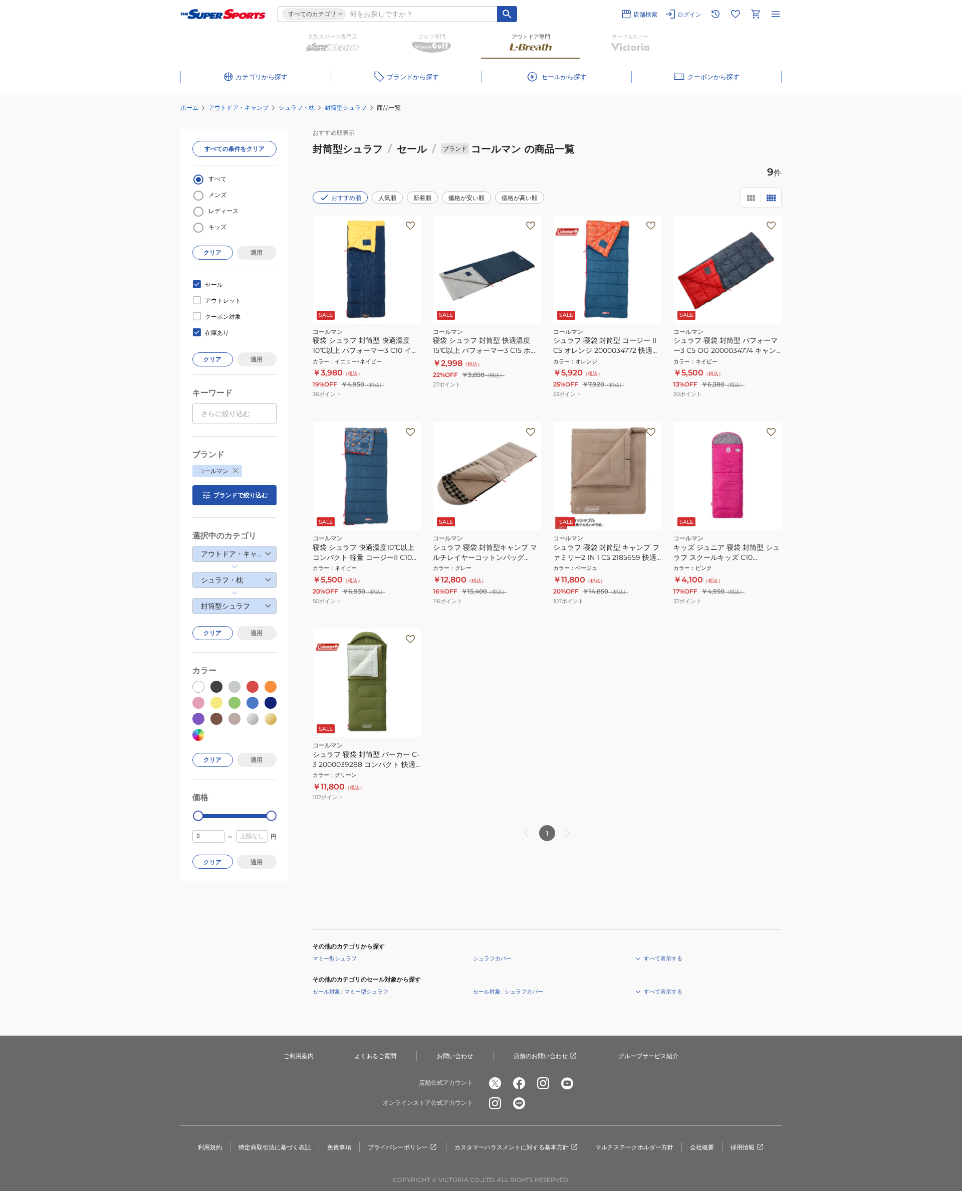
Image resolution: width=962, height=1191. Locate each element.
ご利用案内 (299, 1056)
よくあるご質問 (375, 1056)
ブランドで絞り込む (240, 495)
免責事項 (339, 1147)
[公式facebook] (519, 1083)
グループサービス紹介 (648, 1056)
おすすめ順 (346, 198)
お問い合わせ (455, 1056)
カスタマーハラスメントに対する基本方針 (511, 1147)
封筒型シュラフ (346, 107)
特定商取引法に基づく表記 (274, 1147)
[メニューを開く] (775, 14)
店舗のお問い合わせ (541, 1056)
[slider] (198, 816)
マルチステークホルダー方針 (634, 1147)
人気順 (387, 198)
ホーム (189, 107)
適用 (257, 252)
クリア (212, 252)
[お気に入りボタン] (410, 226)
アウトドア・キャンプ (238, 107)
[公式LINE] (519, 1103)
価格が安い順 (466, 198)
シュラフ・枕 (297, 107)
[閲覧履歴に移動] (715, 14)
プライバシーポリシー (398, 1147)
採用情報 (743, 1147)
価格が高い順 (520, 198)
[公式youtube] (567, 1083)
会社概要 (702, 1147)
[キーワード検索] (507, 14)
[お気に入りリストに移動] (736, 14)
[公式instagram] (543, 1083)
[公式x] (495, 1083)
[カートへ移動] (756, 14)
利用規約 (210, 1147)
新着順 (422, 198)
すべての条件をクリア (234, 148)
